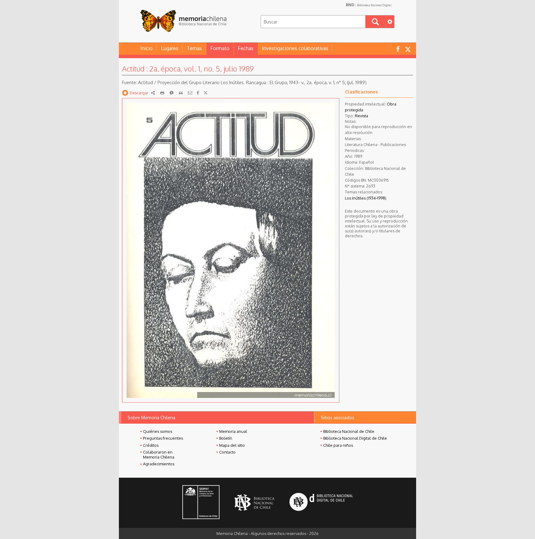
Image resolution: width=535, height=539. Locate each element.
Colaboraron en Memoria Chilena (158, 454)
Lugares (169, 48)
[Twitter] (205, 93)
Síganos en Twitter (407, 49)
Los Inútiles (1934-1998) (365, 198)
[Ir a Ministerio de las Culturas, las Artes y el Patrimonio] (201, 503)
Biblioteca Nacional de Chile (348, 431)
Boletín (225, 438)
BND (368, 4)
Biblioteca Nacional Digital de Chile (355, 438)
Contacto (227, 452)
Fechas (246, 48)
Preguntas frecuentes (163, 438)
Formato (219, 48)
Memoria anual (233, 431)
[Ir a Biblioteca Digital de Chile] (321, 503)
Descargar (139, 92)
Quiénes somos (157, 431)
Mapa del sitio (232, 445)
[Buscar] (375, 21)
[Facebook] (198, 93)
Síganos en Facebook (397, 49)
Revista (361, 115)
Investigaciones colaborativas (295, 48)
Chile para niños (338, 445)
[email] (190, 93)
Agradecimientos (158, 463)
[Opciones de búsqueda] (389, 21)
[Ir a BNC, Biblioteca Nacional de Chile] (254, 503)
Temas (194, 48)
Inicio (146, 48)
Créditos (151, 445)
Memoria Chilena (183, 20)
